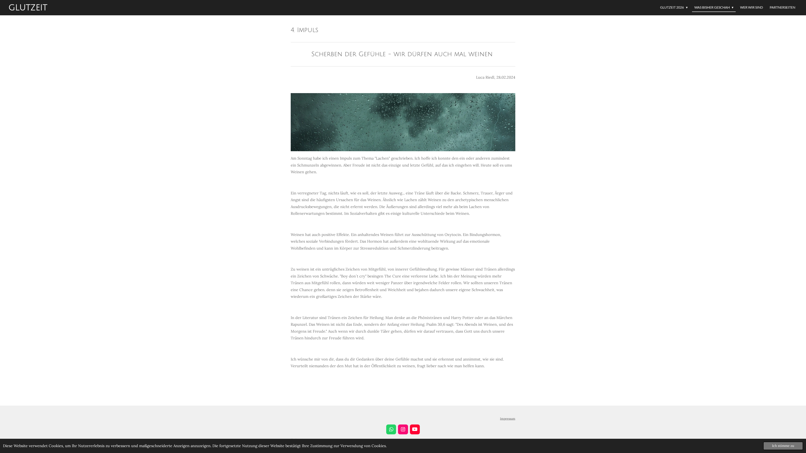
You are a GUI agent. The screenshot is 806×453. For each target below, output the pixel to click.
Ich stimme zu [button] (783, 446)
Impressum (507, 418)
